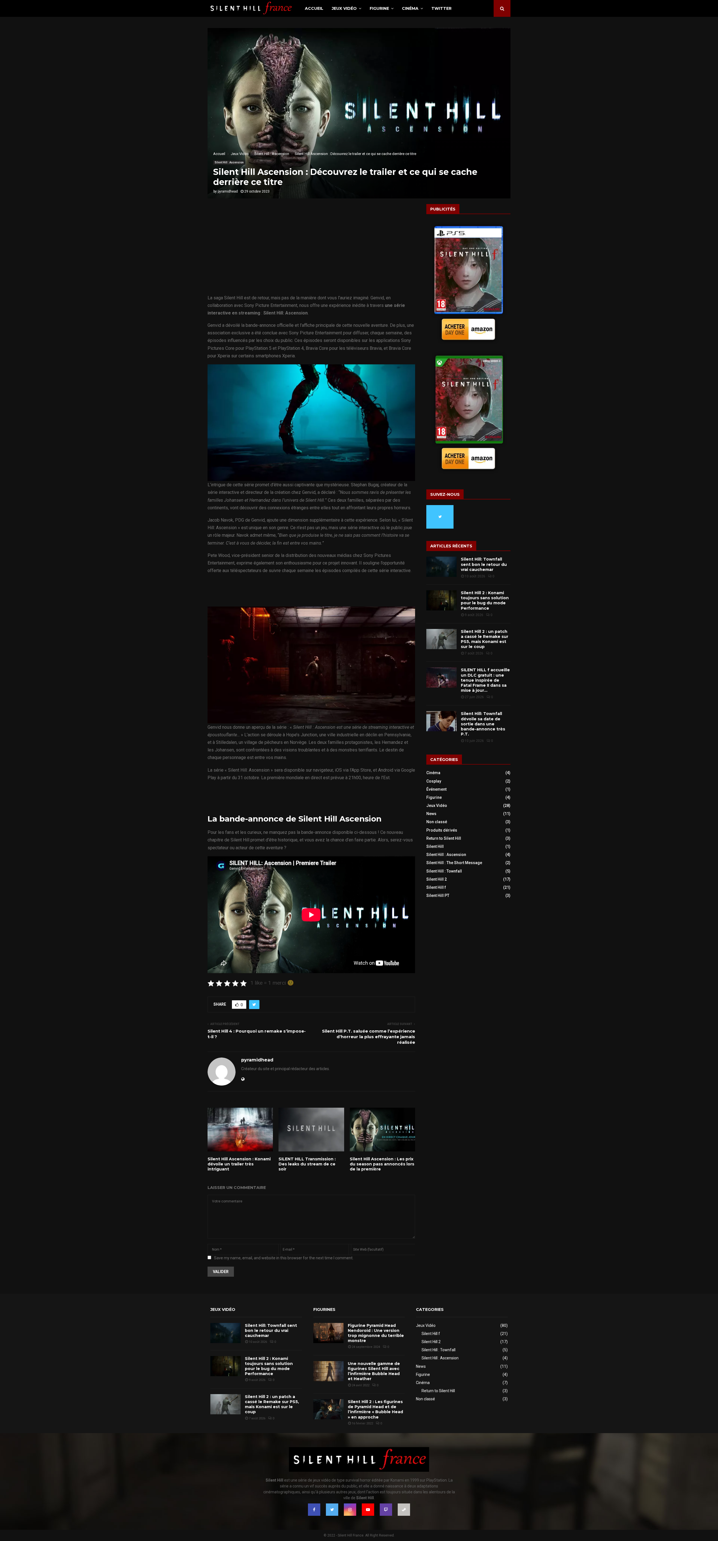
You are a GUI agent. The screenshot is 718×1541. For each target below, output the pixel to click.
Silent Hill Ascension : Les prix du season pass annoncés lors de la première (382, 1164)
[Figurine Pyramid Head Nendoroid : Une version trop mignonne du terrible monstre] (328, 1333)
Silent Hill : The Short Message (454, 862)
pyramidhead (228, 191)
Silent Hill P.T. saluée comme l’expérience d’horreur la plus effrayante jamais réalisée (368, 1036)
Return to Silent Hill (443, 838)
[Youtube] (368, 1509)
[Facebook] (314, 1509)
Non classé (436, 822)
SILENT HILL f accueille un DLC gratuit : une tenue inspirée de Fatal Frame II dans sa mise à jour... (485, 680)
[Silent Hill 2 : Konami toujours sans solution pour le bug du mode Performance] (441, 600)
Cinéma (410, 8)
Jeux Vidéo (344, 8)
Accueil (314, 8)
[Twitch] (386, 1509)
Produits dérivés (441, 830)
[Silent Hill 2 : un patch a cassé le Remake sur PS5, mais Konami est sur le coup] (441, 639)
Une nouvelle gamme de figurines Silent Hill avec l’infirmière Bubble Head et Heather (374, 1371)
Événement (436, 789)
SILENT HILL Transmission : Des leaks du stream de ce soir (307, 1164)
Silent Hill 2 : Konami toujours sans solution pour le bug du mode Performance (485, 600)
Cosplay (433, 781)
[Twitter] (332, 1509)
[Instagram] (350, 1509)
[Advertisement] (311, 252)
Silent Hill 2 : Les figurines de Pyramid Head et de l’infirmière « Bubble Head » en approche (375, 1409)
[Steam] (404, 1509)
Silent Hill (435, 846)
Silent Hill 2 (436, 879)
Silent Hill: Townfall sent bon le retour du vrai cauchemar (484, 564)
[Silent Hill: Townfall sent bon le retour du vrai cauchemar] (441, 567)
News (431, 813)
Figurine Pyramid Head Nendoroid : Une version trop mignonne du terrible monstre (376, 1333)
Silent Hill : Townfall (444, 871)
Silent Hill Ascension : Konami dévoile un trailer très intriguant (239, 1164)
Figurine (379, 8)
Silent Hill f (436, 887)
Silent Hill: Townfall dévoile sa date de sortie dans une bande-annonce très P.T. (483, 724)
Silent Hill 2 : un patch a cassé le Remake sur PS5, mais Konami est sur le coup (484, 639)
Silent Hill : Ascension (229, 162)
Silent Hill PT (437, 895)
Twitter (441, 8)
